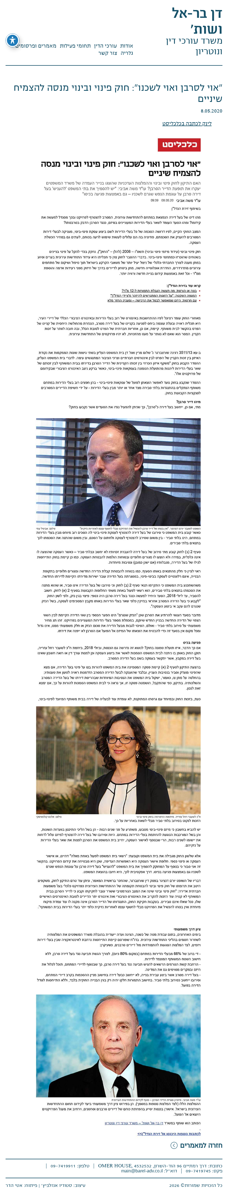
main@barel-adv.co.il (142, 1170)
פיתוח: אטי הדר (21, 1185)
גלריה (127, 53)
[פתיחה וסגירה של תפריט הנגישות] (12, 40)
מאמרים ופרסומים (35, 46)
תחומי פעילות (75, 46)
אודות (126, 46)
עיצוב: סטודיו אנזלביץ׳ (63, 1185)
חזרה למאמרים (201, 1145)
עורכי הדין (105, 46)
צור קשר (107, 53)
